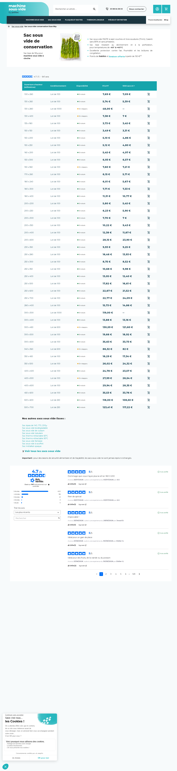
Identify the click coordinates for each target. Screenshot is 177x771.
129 (133, 574)
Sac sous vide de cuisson (33, 430)
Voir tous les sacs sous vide (43, 451)
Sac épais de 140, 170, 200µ (34, 425)
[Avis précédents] (97, 574)
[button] (114, 9)
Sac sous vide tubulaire (32, 433)
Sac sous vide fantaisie (32, 441)
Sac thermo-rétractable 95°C (35, 438)
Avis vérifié (164, 472)
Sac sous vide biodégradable (35, 428)
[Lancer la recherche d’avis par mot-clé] (59, 518)
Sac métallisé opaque (31, 446)
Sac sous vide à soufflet (32, 443)
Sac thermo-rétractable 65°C (35, 436)
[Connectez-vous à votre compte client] (157, 9)
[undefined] (49, 485)
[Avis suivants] (139, 574)
